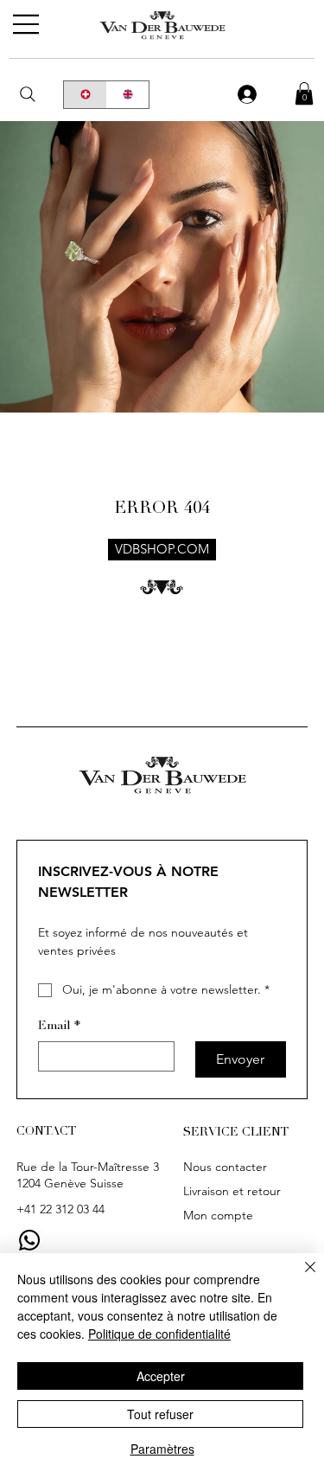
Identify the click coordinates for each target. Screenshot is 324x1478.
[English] (127, 94)
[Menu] (27, 24)
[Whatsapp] (29, 1240)
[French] (85, 94)
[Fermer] (300, 1277)
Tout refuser (160, 1414)
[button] (304, 93)
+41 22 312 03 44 (60, 1209)
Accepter (161, 1376)
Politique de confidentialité (159, 1333)
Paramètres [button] (162, 1448)
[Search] (28, 94)
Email (59, 1027)
